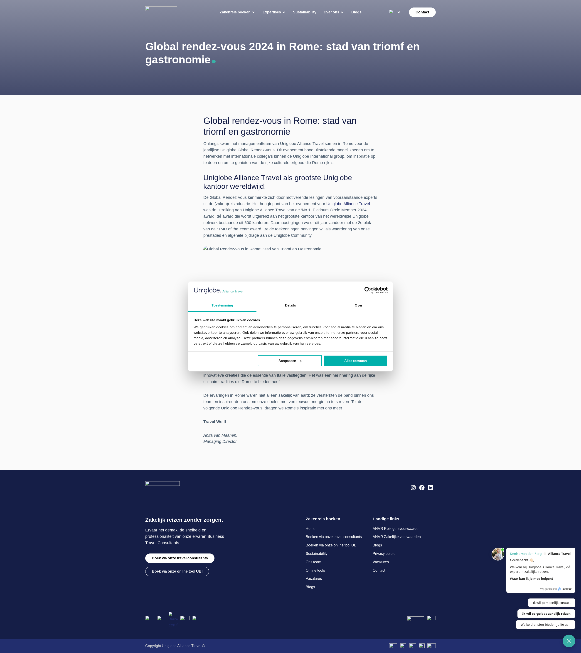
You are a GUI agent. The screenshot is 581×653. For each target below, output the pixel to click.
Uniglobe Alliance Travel (348, 204)
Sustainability (316, 554)
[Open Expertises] (284, 12)
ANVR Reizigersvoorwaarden (397, 529)
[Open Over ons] (342, 12)
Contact (379, 570)
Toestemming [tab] (222, 305)
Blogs (310, 587)
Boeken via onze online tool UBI (331, 545)
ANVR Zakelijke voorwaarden (397, 537)
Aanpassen (287, 361)
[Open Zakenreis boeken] (253, 12)
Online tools (315, 570)
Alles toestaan (355, 361)
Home (310, 529)
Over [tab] (358, 305)
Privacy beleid (384, 554)
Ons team (313, 562)
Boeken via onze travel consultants (334, 537)
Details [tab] (290, 305)
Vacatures (314, 579)
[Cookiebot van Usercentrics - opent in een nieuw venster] (368, 290)
